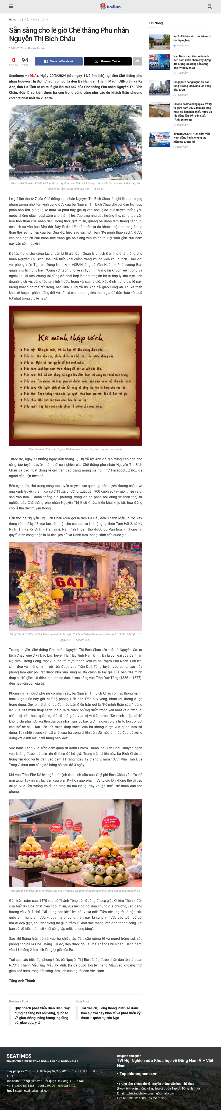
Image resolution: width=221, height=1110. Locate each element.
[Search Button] (210, 6)
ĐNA (33, 76)
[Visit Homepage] (110, 6)
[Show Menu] (11, 6)
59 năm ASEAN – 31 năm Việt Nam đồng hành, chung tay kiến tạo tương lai (192, 137)
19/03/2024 (16, 48)
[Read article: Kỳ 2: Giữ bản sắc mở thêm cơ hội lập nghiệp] (159, 42)
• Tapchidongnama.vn (137, 1073)
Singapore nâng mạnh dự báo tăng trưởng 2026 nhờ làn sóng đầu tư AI (192, 85)
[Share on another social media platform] (137, 61)
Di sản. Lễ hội (41, 19)
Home (12, 19)
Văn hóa (25, 19)
